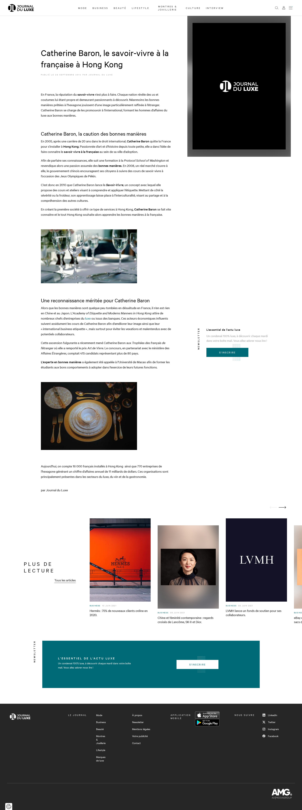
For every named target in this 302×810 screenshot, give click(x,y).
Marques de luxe (101, 758)
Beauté (120, 7)
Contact (136, 743)
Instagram (273, 729)
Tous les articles (65, 580)
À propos (137, 715)
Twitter (271, 722)
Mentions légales (141, 729)
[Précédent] (273, 507)
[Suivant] (282, 507)
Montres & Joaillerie (167, 8)
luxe (88, 318)
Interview (215, 7)
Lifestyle (140, 7)
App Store (207, 715)
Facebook (273, 736)
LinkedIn (272, 715)
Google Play (207, 722)
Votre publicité (140, 736)
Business (100, 7)
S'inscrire (227, 352)
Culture (193, 7)
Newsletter (138, 722)
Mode (82, 7)
